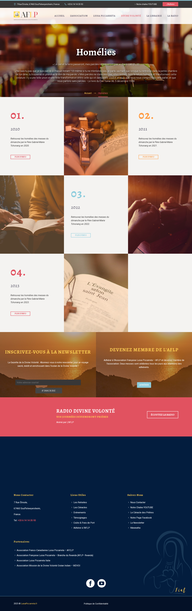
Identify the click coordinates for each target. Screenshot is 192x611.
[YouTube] (177, 604)
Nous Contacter (137, 502)
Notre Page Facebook (141, 517)
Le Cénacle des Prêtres (142, 512)
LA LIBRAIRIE (154, 15)
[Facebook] (174, 604)
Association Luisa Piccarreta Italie (33, 560)
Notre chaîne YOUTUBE (146, 4)
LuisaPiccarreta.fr (29, 603)
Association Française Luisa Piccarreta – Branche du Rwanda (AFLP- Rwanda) (55, 555)
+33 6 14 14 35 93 (75, 4)
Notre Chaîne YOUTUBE (141, 507)
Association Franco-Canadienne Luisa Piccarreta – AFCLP (45, 550)
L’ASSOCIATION (79, 15)
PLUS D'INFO (20, 157)
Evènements (80, 512)
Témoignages (80, 517)
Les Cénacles (80, 507)
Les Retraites (80, 502)
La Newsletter (137, 522)
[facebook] (90, 583)
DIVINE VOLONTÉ (131, 15)
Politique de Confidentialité (96, 604)
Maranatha (135, 527)
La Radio (172, 15)
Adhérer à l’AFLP (82, 527)
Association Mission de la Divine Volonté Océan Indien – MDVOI (48, 565)
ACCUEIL (60, 15)
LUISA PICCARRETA (104, 15)
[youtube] (101, 583)
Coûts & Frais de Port (84, 522)
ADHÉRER (144, 385)
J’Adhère (170, 4)
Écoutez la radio (162, 415)
